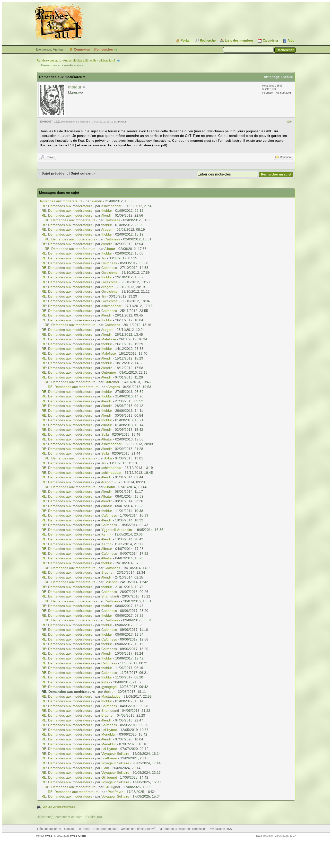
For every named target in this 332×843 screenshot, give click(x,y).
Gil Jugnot (109, 777)
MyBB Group (78, 835)
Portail (186, 40)
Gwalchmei (109, 272)
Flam (105, 768)
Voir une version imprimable (59, 806)
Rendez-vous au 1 (49, 60)
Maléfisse (108, 339)
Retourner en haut (105, 829)
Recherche (208, 40)
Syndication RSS (221, 829)
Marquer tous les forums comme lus (182, 829)
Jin (103, 258)
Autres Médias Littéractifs (79, 60)
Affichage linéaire (278, 77)
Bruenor (107, 572)
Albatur (109, 249)
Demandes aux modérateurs (60, 201)
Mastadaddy (110, 696)
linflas (105, 682)
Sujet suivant (82, 173)
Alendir (96, 201)
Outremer (108, 372)
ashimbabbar (111, 206)
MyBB (48, 835)
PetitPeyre (115, 792)
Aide (291, 40)
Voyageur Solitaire (115, 753)
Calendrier (270, 40)
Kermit (106, 534)
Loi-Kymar (109, 730)
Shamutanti (110, 596)
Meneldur (108, 734)
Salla (105, 434)
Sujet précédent (55, 173)
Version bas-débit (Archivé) (138, 829)
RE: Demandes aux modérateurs (67, 206)
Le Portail (84, 829)
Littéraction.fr (107, 60)
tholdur (122, 121)
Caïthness (112, 220)
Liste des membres (239, 40)
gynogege (109, 687)
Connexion (82, 49)
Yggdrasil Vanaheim (116, 530)
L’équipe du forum (49, 829)
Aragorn (107, 229)
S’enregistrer (103, 49)
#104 (289, 121)
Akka (108, 458)
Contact (69, 829)
